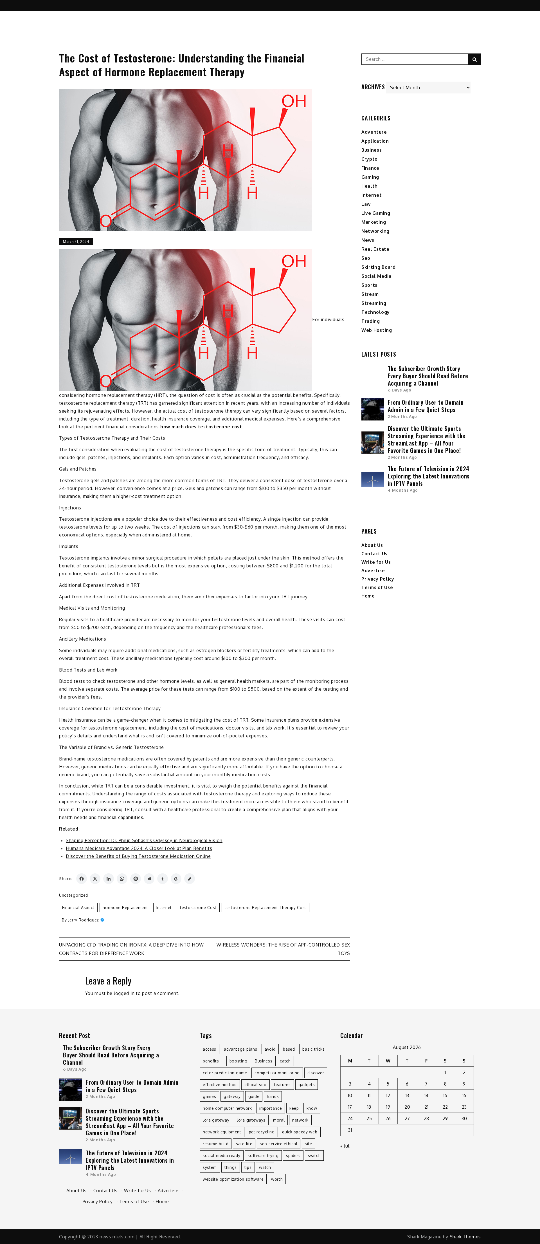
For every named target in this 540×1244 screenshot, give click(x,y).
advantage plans (240, 1049)
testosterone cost (198, 907)
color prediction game (225, 1072)
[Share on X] (95, 878)
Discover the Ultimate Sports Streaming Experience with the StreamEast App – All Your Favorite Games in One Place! (426, 439)
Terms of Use (377, 587)
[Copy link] (189, 878)
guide (254, 1096)
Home (368, 596)
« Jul (345, 1146)
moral (279, 1120)
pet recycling (262, 1131)
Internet (164, 907)
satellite (244, 1143)
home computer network (227, 1108)
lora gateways (251, 1120)
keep (294, 1108)
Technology (375, 312)
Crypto (369, 159)
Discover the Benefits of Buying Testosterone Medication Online (138, 856)
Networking (375, 231)
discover (315, 1072)
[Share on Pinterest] (135, 878)
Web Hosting (376, 330)
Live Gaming (375, 213)
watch (265, 1167)
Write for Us (376, 562)
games (209, 1096)
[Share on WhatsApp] (122, 878)
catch (285, 1061)
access (209, 1049)
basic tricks (313, 1049)
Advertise (373, 570)
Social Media (376, 276)
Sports (369, 285)
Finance (370, 168)
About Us (372, 545)
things (230, 1167)
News (367, 240)
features (282, 1084)
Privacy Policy (377, 579)
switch (314, 1155)
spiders (293, 1155)
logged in (124, 993)
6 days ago (399, 390)
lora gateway (216, 1120)
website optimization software (233, 1179)
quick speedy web (299, 1131)
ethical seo (255, 1084)
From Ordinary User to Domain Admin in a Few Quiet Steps (426, 406)
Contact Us (374, 553)
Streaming (373, 303)
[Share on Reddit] (149, 878)
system (210, 1167)
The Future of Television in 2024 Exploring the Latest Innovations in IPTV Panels (429, 475)
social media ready (221, 1155)
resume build (215, 1143)
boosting (239, 1061)
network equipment (222, 1131)
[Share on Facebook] (81, 878)
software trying (263, 1155)
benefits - (212, 1061)
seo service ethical (278, 1143)
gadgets (306, 1084)
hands (273, 1096)
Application (375, 141)
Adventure (374, 132)
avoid (270, 1049)
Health (369, 186)
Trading (370, 321)
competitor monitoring (277, 1072)
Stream (370, 294)
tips (248, 1167)
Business (371, 150)
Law (366, 204)
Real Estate (375, 249)
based (289, 1049)
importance (270, 1108)
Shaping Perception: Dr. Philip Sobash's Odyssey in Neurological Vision (144, 840)
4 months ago (403, 490)
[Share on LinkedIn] (108, 878)
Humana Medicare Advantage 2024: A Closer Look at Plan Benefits (139, 848)
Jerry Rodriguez (83, 920)
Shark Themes (465, 1236)
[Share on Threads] (176, 878)
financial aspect (78, 907)
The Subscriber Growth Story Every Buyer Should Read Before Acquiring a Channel (428, 375)
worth (277, 1179)
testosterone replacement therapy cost (265, 907)
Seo (365, 258)
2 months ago (402, 416)
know (312, 1108)
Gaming (370, 177)
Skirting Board (378, 267)
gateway (232, 1096)
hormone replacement (125, 907)
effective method (220, 1084)
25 (369, 1118)
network (300, 1120)
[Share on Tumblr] (162, 878)
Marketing (373, 222)
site (308, 1143)
